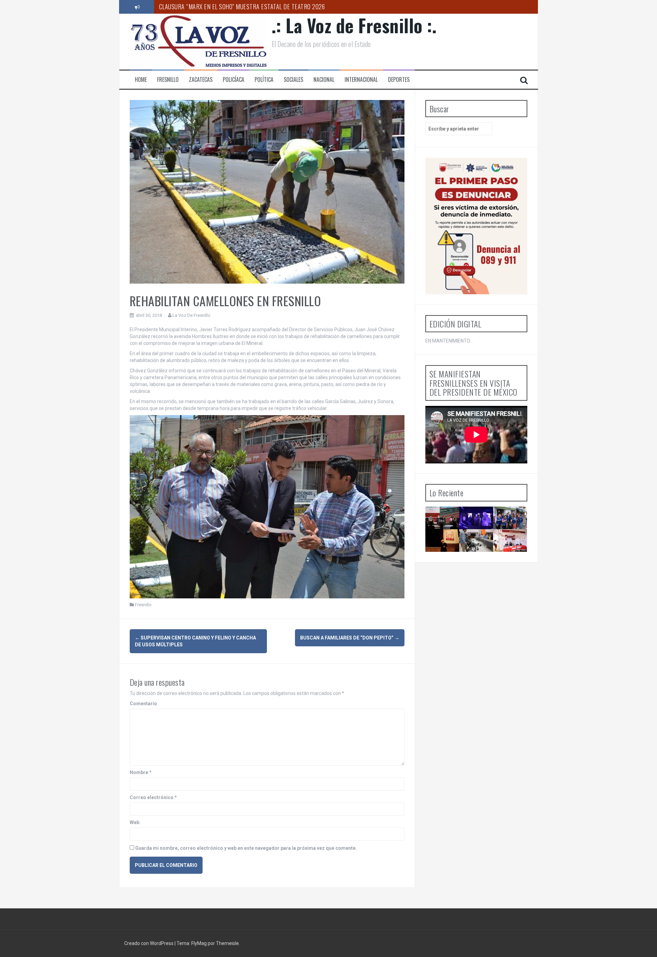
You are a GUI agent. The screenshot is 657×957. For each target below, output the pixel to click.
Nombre (141, 772)
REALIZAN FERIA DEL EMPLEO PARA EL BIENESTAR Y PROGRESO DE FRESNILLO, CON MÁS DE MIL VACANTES (513, 573)
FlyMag (199, 943)
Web (134, 822)
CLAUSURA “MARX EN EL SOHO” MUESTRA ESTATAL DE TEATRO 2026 (242, 6)
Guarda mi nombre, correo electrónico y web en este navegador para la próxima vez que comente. (246, 848)
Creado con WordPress (149, 943)
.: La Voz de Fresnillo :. (354, 25)
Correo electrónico (153, 797)
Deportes (399, 80)
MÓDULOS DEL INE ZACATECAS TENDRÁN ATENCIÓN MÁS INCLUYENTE (480, 558)
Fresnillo (168, 80)
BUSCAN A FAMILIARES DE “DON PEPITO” (349, 638)
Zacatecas (200, 80)
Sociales (293, 80)
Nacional (323, 80)
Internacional (361, 80)
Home (141, 80)
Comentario (143, 703)
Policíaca (233, 80)
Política (264, 80)
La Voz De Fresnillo (191, 315)
